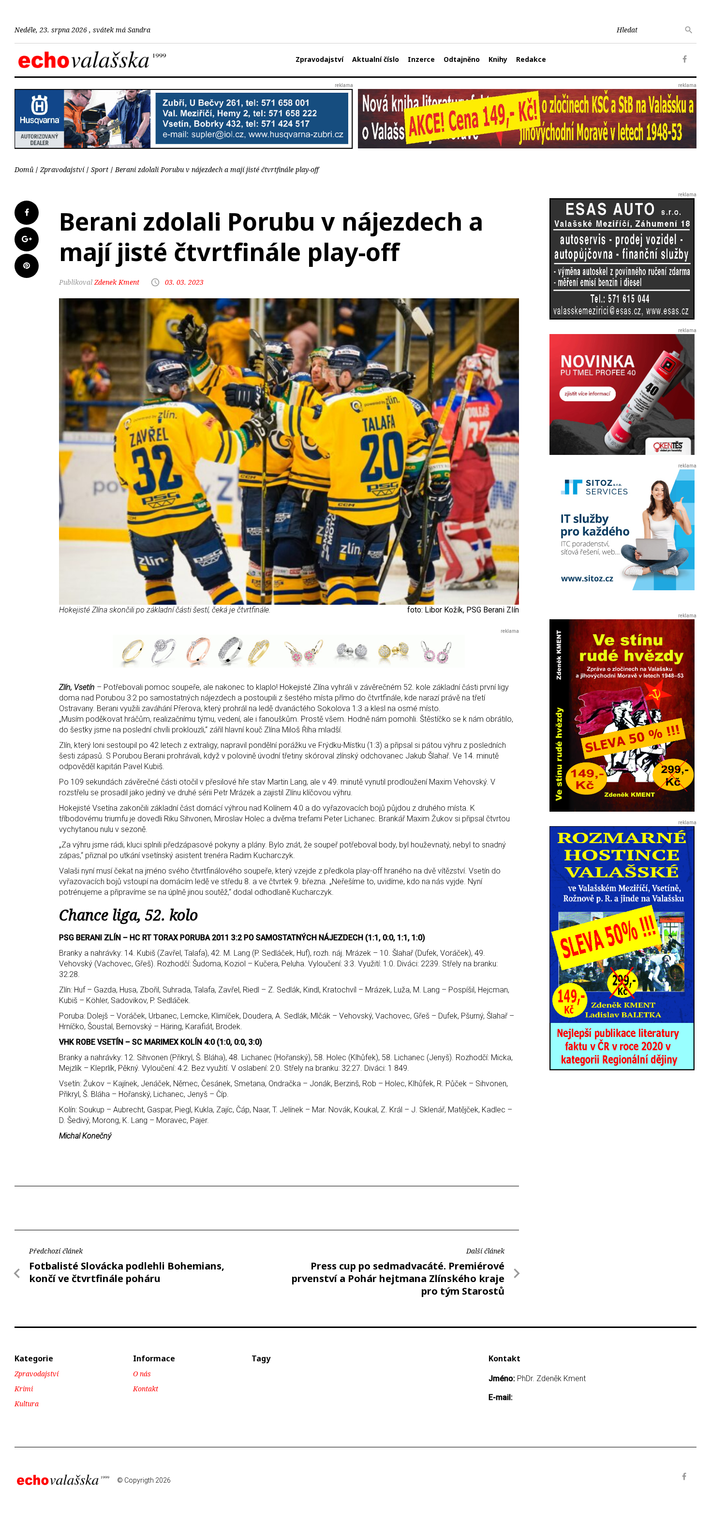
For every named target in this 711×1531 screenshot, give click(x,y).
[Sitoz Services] (622, 529)
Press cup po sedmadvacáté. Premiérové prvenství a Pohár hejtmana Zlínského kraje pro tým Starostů (398, 1278)
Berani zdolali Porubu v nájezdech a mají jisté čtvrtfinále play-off (217, 169)
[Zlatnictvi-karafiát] (289, 650)
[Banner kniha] (622, 947)
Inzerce (421, 59)
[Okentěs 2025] (622, 394)
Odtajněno (462, 59)
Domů (24, 169)
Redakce (531, 59)
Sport (99, 169)
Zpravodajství (319, 59)
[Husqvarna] (184, 118)
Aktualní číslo (375, 59)
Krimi (24, 1388)
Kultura (27, 1403)
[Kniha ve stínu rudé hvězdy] (527, 118)
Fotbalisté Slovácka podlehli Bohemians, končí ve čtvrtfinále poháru (126, 1272)
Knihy (498, 59)
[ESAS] (622, 258)
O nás (142, 1373)
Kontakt (145, 1388)
